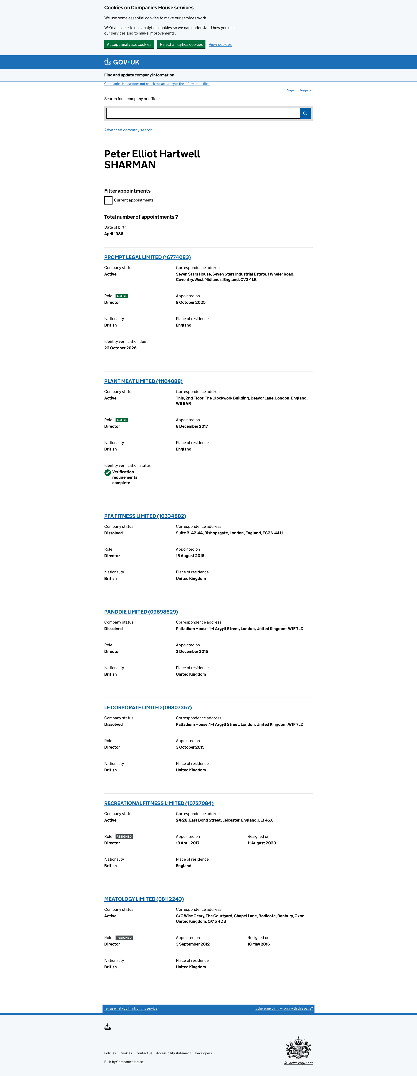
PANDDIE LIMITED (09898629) (141, 612)
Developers (203, 1053)
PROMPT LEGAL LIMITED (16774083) (147, 257)
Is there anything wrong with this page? (284, 1008)
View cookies (220, 44)
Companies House (130, 1062)
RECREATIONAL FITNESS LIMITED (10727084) (159, 803)
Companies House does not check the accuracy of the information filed (157, 84)
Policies (110, 1053)
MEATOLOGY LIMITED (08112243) (144, 899)
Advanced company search (128, 129)
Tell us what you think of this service (130, 1008)
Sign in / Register (300, 90)
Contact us (144, 1053)
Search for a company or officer (132, 98)
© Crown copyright (298, 1063)
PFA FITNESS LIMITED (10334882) (145, 516)
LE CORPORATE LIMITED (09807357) (148, 707)
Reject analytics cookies (181, 44)
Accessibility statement (173, 1053)
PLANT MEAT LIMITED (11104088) (143, 381)
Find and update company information (139, 75)
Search (305, 113)
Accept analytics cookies (129, 44)
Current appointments (134, 200)
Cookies (126, 1053)
